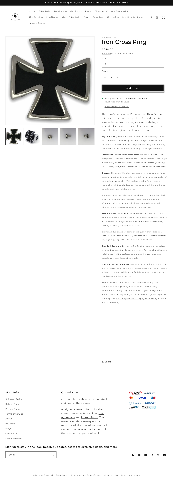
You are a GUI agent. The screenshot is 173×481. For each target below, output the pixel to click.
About (8, 419)
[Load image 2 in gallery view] (32, 136)
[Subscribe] (53, 454)
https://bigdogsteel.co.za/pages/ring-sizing (136, 298)
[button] (60, 11)
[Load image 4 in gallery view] (68, 136)
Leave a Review (13, 438)
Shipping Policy (13, 399)
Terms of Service (14, 414)
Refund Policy (12, 404)
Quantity (106, 71)
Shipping (106, 54)
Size (104, 58)
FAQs (8, 428)
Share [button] (108, 361)
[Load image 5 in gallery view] (86, 136)
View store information (116, 106)
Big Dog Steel (47, 475)
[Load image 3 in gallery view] (50, 136)
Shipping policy (111, 475)
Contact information (130, 475)
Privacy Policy (12, 409)
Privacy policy (77, 475)
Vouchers (10, 424)
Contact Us (11, 433)
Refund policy (62, 475)
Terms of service (94, 475)
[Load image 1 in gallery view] (13, 136)
